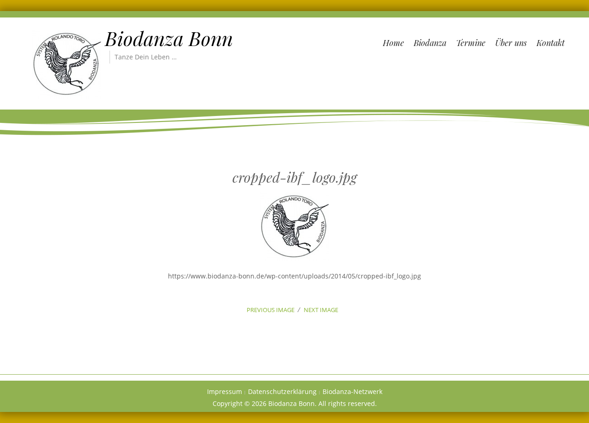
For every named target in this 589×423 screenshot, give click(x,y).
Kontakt (551, 42)
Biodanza (430, 42)
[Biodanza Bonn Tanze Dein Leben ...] (66, 63)
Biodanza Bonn (169, 38)
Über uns (511, 42)
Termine (470, 42)
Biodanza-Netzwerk (352, 391)
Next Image (321, 310)
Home (393, 42)
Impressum (224, 391)
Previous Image (270, 310)
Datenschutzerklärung (282, 391)
